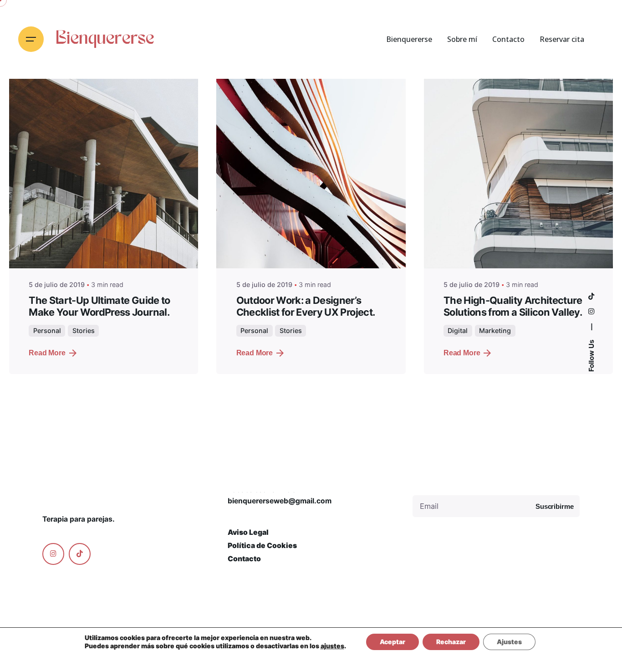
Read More (47, 353)
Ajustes (509, 642)
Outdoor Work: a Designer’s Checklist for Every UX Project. (305, 306)
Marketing (495, 330)
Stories (83, 330)
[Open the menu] (31, 39)
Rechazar (451, 642)
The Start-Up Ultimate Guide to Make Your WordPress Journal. (99, 306)
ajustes (332, 646)
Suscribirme (554, 506)
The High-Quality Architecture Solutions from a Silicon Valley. (513, 306)
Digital (458, 330)
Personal (47, 330)
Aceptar (392, 642)
